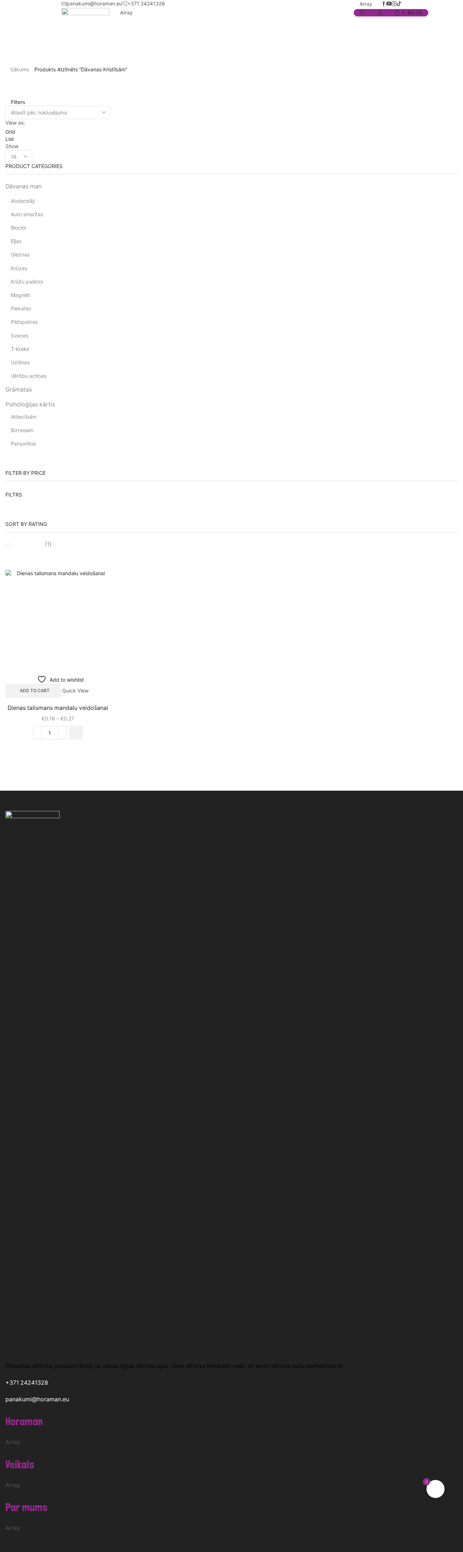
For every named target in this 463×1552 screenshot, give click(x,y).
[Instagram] (393, 4)
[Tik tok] (399, 4)
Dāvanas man (23, 186)
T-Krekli (20, 349)
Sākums (19, 69)
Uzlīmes (20, 362)
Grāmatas (18, 389)
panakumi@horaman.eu (37, 1399)
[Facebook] (383, 4)
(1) (47, 544)
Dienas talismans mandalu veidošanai (58, 707)
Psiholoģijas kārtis (30, 404)
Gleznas (20, 254)
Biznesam (22, 430)
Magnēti (20, 295)
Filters (17, 102)
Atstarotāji (23, 201)
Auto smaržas (27, 214)
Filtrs (13, 494)
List (9, 139)
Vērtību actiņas (28, 376)
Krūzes (19, 268)
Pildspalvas (24, 322)
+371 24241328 (26, 1382)
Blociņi (18, 228)
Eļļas (16, 241)
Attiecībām (24, 417)
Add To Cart (35, 690)
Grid (10, 132)
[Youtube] (388, 4)
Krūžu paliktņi (27, 282)
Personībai (23, 443)
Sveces (19, 335)
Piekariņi (21, 308)
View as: (15, 123)
